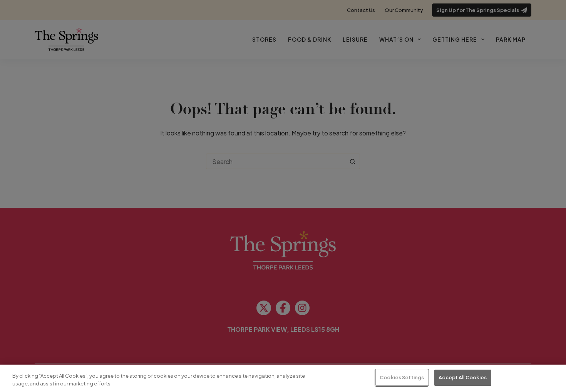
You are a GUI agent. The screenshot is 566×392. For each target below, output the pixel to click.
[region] (283, 378)
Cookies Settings (402, 377)
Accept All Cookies (463, 377)
